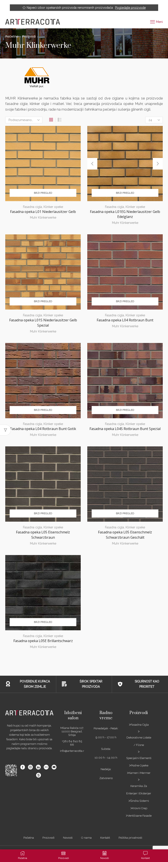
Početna (11, 36)
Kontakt (105, 837)
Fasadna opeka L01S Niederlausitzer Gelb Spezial (43, 323)
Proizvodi (29, 36)
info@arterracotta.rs (73, 750)
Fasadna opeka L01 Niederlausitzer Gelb (43, 211)
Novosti (68, 837)
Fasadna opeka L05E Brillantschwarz (43, 640)
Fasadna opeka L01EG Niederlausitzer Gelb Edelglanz (125, 214)
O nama (86, 837)
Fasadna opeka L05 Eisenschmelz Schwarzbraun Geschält (125, 535)
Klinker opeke (53, 207)
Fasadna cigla (32, 207)
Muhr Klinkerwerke (43, 217)
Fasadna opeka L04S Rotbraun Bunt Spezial (125, 428)
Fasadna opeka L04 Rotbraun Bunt (125, 320)
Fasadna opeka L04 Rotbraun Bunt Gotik (43, 428)
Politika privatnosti (130, 837)
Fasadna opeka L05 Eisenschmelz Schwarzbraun (43, 535)
